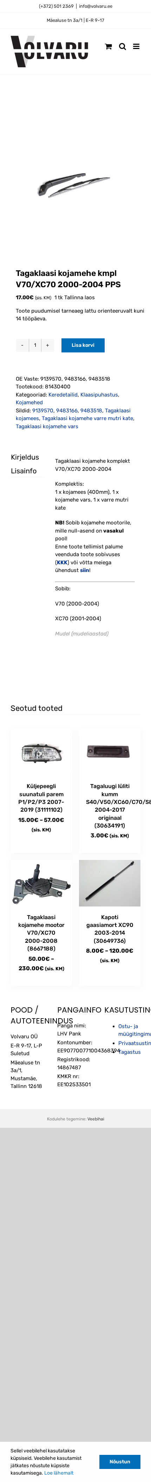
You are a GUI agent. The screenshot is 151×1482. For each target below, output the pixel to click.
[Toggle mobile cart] (108, 46)
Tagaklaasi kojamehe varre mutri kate (87, 418)
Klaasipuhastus (99, 395)
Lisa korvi (83, 345)
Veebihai (95, 1119)
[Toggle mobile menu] (136, 46)
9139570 (42, 410)
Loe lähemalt (58, 1473)
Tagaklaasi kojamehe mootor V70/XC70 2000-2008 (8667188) (41, 933)
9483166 (67, 410)
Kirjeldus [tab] (21, 457)
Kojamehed (29, 402)
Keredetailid (63, 395)
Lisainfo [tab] (21, 471)
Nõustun (120, 1462)
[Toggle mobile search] (122, 46)
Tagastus (129, 1052)
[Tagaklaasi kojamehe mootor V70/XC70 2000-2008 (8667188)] (41, 883)
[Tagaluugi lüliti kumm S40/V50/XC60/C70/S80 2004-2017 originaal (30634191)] (109, 752)
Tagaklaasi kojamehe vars (47, 426)
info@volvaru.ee (95, 6)
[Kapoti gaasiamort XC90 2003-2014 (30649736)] (109, 883)
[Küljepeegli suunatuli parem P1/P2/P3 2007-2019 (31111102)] (41, 752)
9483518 (91, 410)
